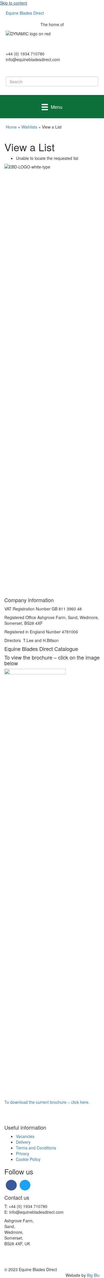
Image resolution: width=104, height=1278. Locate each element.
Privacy (22, 1153)
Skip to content (13, 3)
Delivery (23, 1142)
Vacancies (25, 1136)
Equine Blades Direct (25, 13)
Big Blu (93, 1275)
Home (11, 127)
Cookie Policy (28, 1159)
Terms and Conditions (36, 1148)
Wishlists (29, 127)
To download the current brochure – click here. (47, 1102)
